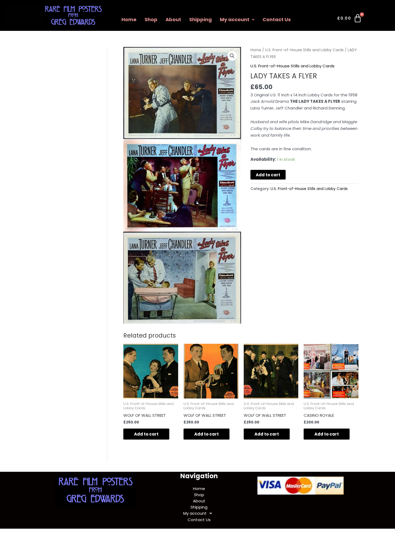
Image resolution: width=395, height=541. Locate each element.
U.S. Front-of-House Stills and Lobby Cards (304, 50)
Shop (151, 19)
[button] (237, 19)
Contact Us (277, 19)
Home (129, 19)
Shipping (200, 19)
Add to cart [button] (146, 434)
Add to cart (268, 175)
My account (234, 19)
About (173, 19)
